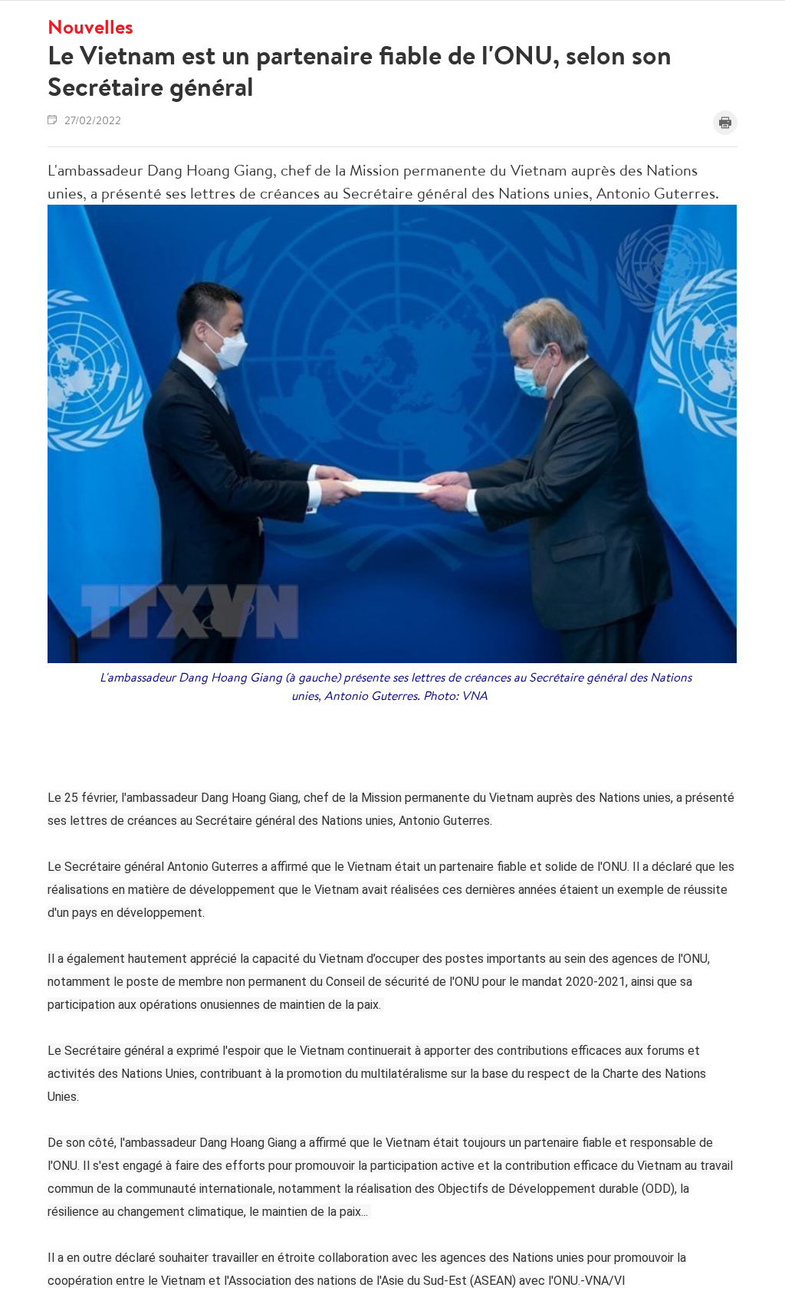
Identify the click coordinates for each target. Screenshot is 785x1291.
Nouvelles (90, 26)
